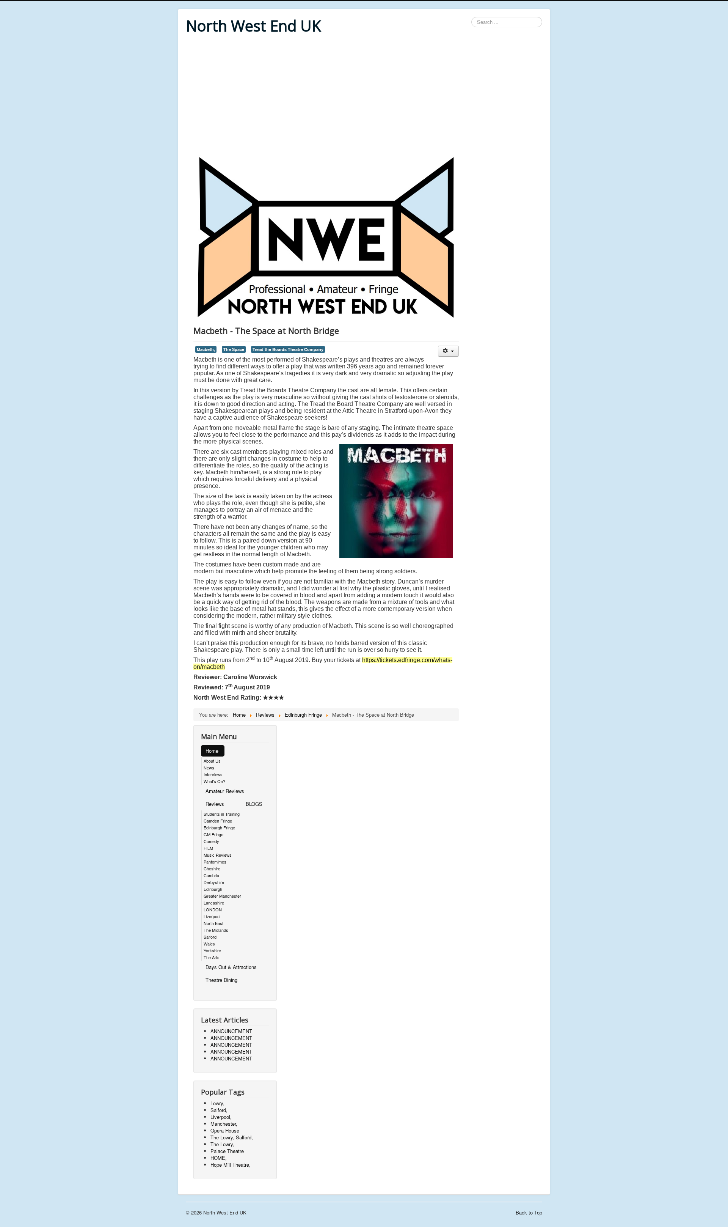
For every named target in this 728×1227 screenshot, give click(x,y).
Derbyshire (214, 882)
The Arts (212, 957)
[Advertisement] (364, 95)
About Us (212, 761)
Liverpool (212, 916)
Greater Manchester (222, 896)
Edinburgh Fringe (219, 827)
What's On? (214, 781)
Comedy (211, 841)
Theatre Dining (221, 979)
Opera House (224, 1130)
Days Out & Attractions (231, 967)
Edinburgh (213, 889)
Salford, (219, 1110)
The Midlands (216, 930)
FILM (208, 848)
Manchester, (223, 1123)
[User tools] (448, 351)
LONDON (213, 909)
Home (212, 750)
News (209, 768)
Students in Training (222, 814)
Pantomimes (215, 862)
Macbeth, (206, 349)
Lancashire (214, 903)
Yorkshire (212, 950)
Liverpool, (221, 1116)
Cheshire (212, 868)
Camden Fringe (218, 821)
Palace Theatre (227, 1151)
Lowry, (217, 1103)
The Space (233, 349)
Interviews (213, 774)
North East (213, 923)
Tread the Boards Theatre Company (288, 349)
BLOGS (254, 803)
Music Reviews (218, 855)
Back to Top (529, 1212)
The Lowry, (222, 1144)
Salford (210, 937)
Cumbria (211, 875)
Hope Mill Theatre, (230, 1164)
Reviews (215, 803)
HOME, (218, 1157)
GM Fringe (213, 834)
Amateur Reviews (225, 790)
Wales (209, 944)
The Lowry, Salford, (231, 1137)
